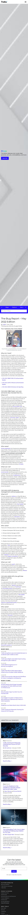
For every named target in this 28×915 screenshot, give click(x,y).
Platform (14, 307)
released (6, 554)
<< (1, 307)
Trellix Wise (3, 887)
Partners (3, 913)
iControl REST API (17, 406)
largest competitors (13, 556)
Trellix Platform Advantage (6, 886)
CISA (9, 545)
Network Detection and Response (8, 896)
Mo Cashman (8, 748)
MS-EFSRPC (22, 594)
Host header (20, 504)
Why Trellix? (3, 908)
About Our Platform (5, 884)
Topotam (13, 585)
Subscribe (4, 158)
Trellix (4, 324)
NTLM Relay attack (7, 588)
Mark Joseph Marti (9, 834)
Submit (14, 871)
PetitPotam (18, 587)
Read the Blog (6, 761)
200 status (17, 516)
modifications (16, 475)
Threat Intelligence (5, 897)
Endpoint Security (5, 892)
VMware (25, 570)
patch (13, 564)
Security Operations (5, 901)
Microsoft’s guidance (6, 645)
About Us (3, 909)
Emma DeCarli (17, 791)
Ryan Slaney (8, 791)
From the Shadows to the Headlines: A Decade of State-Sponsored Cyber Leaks (11, 787)
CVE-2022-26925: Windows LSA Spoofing (12, 387)
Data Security (4, 894)
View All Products (5, 903)
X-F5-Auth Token (14, 417)
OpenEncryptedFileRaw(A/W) (9, 602)
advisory (14, 496)
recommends (4, 472)
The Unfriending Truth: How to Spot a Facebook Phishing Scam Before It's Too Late (14, 831)
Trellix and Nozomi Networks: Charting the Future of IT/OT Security (11, 744)
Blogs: (7, 307)
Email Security (4, 899)
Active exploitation (6, 448)
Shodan (21, 464)
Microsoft (10, 615)
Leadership (3, 911)
